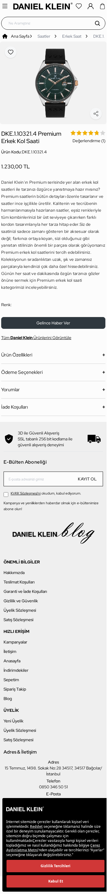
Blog (8, 695)
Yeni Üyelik (13, 717)
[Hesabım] (91, 6)
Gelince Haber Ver (53, 319)
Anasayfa (12, 657)
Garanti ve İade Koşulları (25, 588)
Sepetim (11, 676)
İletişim (10, 648)
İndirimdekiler (16, 667)
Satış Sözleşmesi (18, 616)
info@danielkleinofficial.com (53, 796)
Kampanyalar (15, 638)
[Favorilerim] (79, 6)
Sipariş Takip (15, 686)
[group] (53, 81)
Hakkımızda (14, 569)
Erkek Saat (71, 36)
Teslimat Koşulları (19, 578)
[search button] (97, 23)
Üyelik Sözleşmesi (20, 607)
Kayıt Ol (87, 475)
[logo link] (43, 6)
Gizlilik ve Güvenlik (21, 597)
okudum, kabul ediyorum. (46, 490)
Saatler (44, 36)
